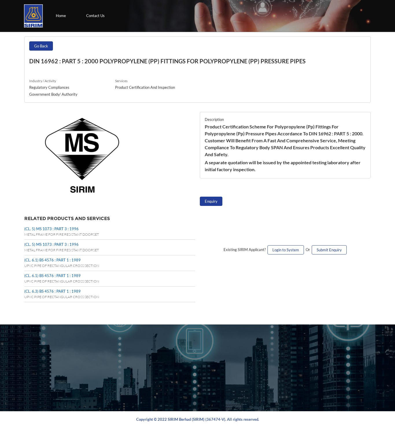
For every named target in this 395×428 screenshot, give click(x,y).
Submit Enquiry (329, 250)
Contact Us (95, 15)
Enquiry (211, 201)
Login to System (285, 250)
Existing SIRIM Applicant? (245, 249)
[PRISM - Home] (33, 15)
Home (61, 15)
